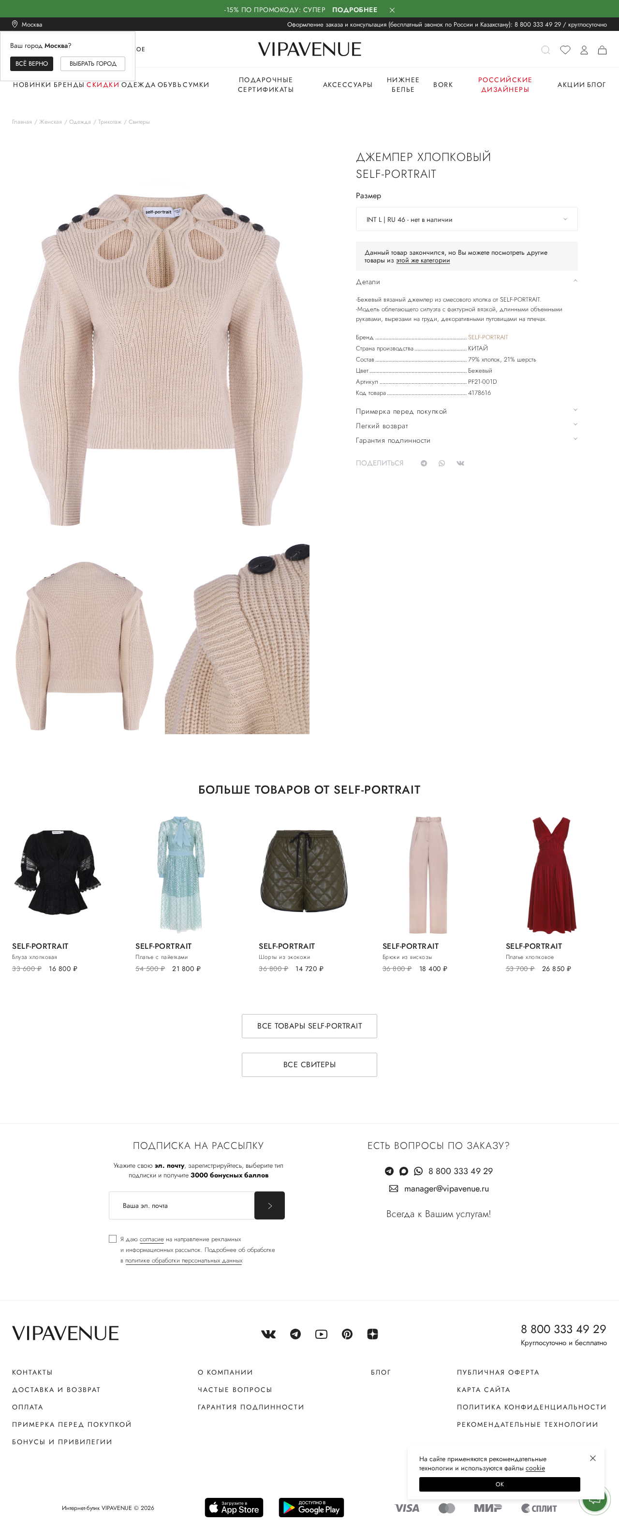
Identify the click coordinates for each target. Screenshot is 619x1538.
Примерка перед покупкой (72, 1424)
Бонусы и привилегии (62, 1442)
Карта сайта (484, 1389)
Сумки (196, 84)
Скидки (103, 84)
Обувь (170, 84)
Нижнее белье (403, 84)
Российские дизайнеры (505, 84)
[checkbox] (192, 1250)
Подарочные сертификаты (266, 84)
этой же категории (423, 260)
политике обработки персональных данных (183, 1260)
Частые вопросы (235, 1389)
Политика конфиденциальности (532, 1407)
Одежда (138, 84)
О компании (225, 1372)
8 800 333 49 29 (538, 24)
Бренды (69, 84)
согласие (152, 1239)
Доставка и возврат (56, 1389)
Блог (596, 84)
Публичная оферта (498, 1372)
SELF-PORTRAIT (488, 337)
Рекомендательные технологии (528, 1424)
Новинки (32, 84)
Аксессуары (348, 84)
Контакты (32, 1372)
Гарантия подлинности (251, 1407)
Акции (572, 84)
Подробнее (355, 10)
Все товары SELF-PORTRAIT (309, 1025)
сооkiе (535, 1468)
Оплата (28, 1407)
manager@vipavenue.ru (446, 1188)
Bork (443, 84)
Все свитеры (309, 1064)
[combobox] (467, 219)
